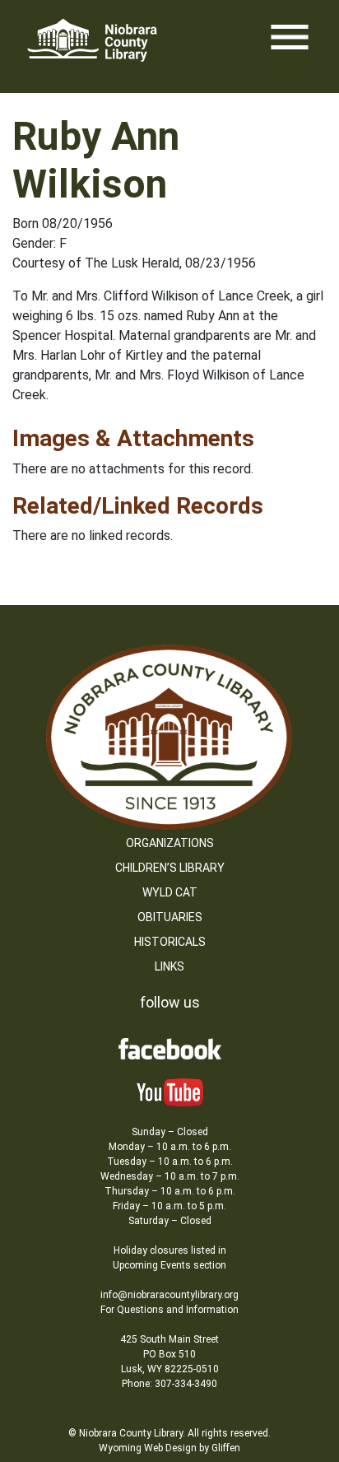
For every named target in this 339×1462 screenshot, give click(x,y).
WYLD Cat (169, 892)
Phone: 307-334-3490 (169, 1384)
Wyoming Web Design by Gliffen (169, 1448)
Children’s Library (170, 867)
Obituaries (169, 917)
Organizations (170, 843)
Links (169, 966)
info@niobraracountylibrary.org (169, 1295)
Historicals (170, 941)
